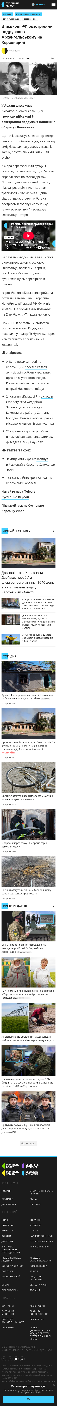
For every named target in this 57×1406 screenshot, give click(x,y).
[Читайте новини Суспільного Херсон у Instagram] (10, 1358)
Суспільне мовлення (8, 1313)
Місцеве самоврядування (41, 1259)
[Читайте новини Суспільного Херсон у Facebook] (4, 1358)
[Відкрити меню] (54, 4)
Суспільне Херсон (15, 497)
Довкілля (7, 1241)
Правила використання (39, 1313)
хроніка (35, 477)
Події (5, 1219)
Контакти (8, 1305)
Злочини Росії (11, 1276)
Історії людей (38, 1265)
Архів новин (37, 1305)
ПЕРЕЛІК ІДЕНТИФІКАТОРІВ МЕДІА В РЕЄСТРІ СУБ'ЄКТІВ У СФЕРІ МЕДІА (40, 1333)
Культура (35, 1225)
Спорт (5, 1284)
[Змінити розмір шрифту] (52, 58)
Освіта (34, 1230)
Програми (8, 1327)
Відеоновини (30, 19)
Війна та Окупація (11, 19)
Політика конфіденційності (13, 1321)
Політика (7, 1271)
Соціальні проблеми (36, 1278)
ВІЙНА (33, 1199)
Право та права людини (11, 1259)
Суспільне (14, 50)
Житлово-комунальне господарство (11, 1249)
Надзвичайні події (42, 1236)
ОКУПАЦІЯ (7, 14)
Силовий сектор (12, 1265)
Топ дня (35, 1290)
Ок (28, 1399)
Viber (20, 511)
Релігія (34, 1271)
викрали (47, 396)
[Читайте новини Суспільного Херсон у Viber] (22, 1358)
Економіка (8, 1230)
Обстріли (35, 1204)
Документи (37, 1319)
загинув (42, 459)
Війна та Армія (39, 1284)
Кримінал (8, 1225)
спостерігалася (36, 367)
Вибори (6, 1236)
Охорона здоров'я (41, 1241)
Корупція (35, 1219)
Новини (7, 1190)
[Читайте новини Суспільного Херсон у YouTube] (16, 1358)
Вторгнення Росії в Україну (28, 14)
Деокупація (9, 1204)
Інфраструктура (39, 1246)
